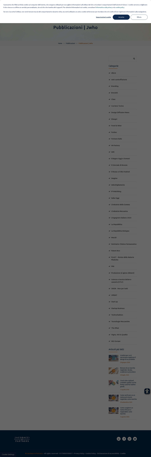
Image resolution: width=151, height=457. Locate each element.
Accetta (121, 17)
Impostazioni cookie (103, 17)
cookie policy (119, 7)
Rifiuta (139, 17)
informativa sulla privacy (104, 7)
